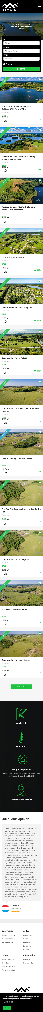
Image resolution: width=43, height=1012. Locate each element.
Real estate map (8, 652)
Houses (26, 652)
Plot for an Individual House (14, 349)
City (4, 39)
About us (26, 673)
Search (23, 69)
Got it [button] (7, 1008)
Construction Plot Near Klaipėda (17, 177)
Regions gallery (28, 676)
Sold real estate (7, 656)
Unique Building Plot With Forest (17, 250)
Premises (26, 656)
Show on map (11, 64)
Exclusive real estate (9, 680)
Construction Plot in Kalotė (14, 202)
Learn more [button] (8, 1002)
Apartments (27, 649)
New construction (8, 673)
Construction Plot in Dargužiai (15, 299)
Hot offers (5, 676)
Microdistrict (8, 47)
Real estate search (8, 649)
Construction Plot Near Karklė (16, 374)
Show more (21, 400)
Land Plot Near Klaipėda (13, 153)
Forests (26, 663)
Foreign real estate (8, 684)
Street (5, 55)
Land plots (27, 660)
